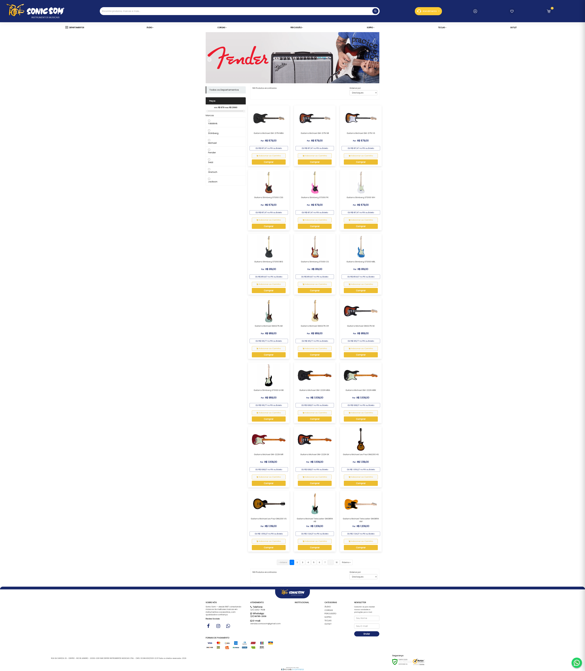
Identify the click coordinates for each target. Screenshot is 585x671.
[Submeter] (375, 11)
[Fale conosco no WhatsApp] (577, 663)
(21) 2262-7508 (257, 609)
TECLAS (328, 620)
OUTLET (328, 623)
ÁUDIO (327, 606)
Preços (212, 101)
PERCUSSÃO (330, 613)
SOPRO (328, 617)
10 (337, 562)
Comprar (268, 162)
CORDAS (328, 610)
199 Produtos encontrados (264, 88)
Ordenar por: (355, 88)
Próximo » (346, 562)
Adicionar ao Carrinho (270, 155)
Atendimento (430, 11)
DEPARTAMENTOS (76, 27)
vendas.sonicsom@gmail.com (265, 623)
